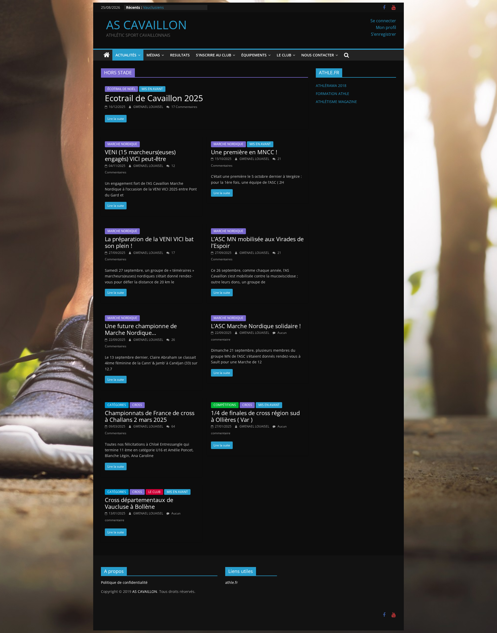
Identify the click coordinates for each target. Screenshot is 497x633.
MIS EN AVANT (152, 89)
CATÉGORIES (116, 405)
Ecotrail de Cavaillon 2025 (154, 98)
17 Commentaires (184, 107)
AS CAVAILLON (146, 25)
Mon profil (386, 27)
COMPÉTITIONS (225, 405)
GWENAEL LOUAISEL (148, 107)
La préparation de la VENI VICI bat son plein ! (149, 242)
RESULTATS (180, 55)
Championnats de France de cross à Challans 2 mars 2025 (149, 416)
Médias (153, 55)
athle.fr (231, 582)
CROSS (137, 405)
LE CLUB (154, 492)
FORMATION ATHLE (332, 93)
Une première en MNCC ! (244, 152)
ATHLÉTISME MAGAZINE (336, 101)
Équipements (254, 55)
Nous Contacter (317, 55)
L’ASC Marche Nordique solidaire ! (256, 326)
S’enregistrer (383, 34)
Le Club (284, 55)
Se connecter (383, 21)
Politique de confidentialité (124, 582)
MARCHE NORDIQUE (122, 144)
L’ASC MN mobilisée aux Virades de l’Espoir (257, 242)
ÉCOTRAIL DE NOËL (121, 89)
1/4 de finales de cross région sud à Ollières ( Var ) (255, 416)
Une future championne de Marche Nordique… (141, 329)
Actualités (125, 55)
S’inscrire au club (213, 55)
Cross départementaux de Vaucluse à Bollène (139, 503)
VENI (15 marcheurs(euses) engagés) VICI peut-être (140, 155)
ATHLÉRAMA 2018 (331, 85)
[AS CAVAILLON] (106, 55)
